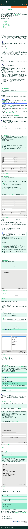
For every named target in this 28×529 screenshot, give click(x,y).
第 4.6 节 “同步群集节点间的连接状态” (10, 112)
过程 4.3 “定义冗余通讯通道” (10, 194)
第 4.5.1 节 (5, 368)
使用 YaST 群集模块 (21, 1)
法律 (7, 527)
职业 (5, 527)
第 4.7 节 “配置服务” (16, 115)
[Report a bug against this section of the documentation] (26, 173)
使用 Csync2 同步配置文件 (5, 299)
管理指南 (11, 1)
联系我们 (12, 527)
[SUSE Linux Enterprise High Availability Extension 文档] (8, 2)
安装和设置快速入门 (18, 14)
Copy (26, 91)
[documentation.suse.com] (6, 1)
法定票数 (22, 147)
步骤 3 (8, 368)
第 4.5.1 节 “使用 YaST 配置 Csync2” (19, 366)
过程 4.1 (23, 128)
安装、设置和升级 (15, 1)
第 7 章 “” (20, 512)
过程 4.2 (26, 128)
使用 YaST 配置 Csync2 (5, 298)
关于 (9, 527)
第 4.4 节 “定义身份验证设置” (9, 106)
